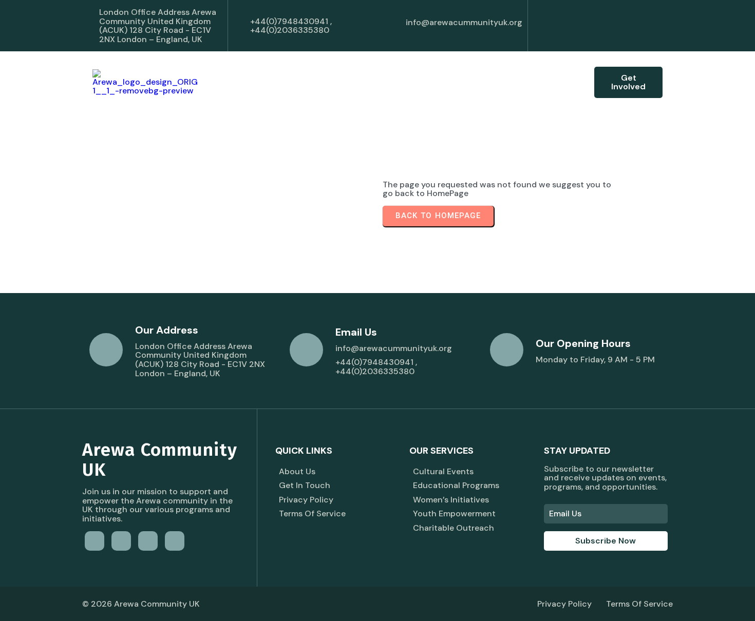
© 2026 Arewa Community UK (141, 603)
